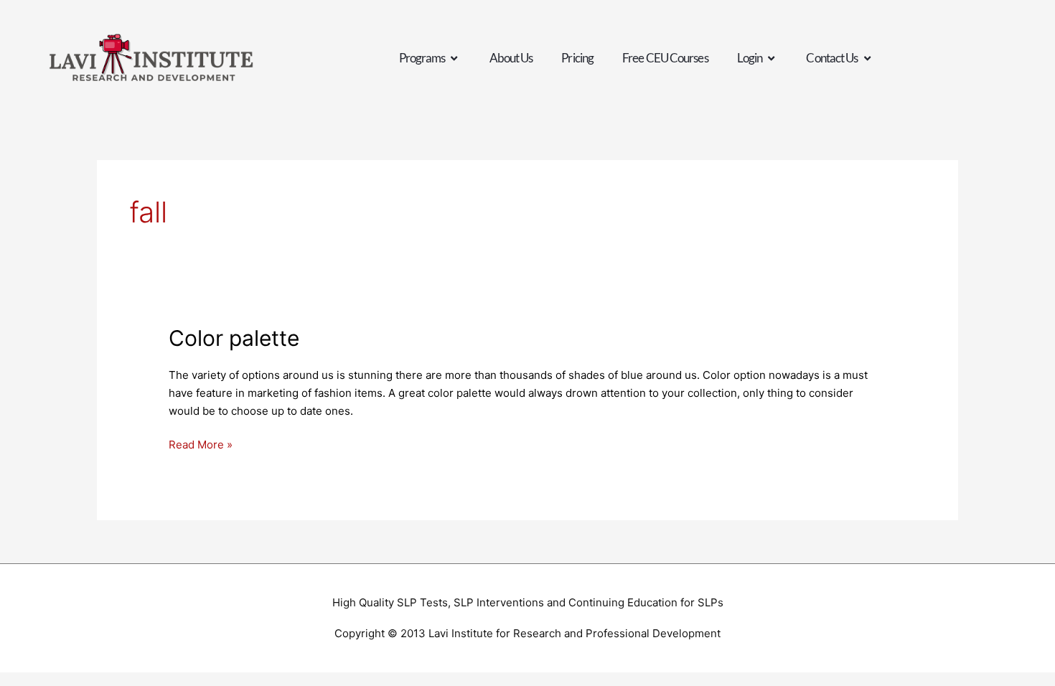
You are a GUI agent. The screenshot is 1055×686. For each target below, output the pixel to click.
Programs (422, 57)
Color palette (234, 338)
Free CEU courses (665, 57)
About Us (511, 57)
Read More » (201, 443)
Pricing (577, 57)
